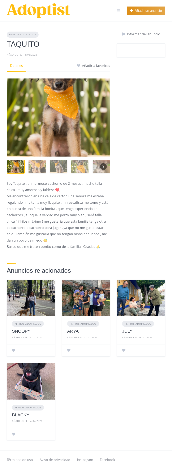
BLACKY (20, 414)
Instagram (85, 459)
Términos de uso (20, 459)
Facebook (107, 459)
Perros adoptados (22, 34)
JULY (127, 331)
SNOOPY (21, 331)
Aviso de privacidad (55, 459)
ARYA (73, 331)
